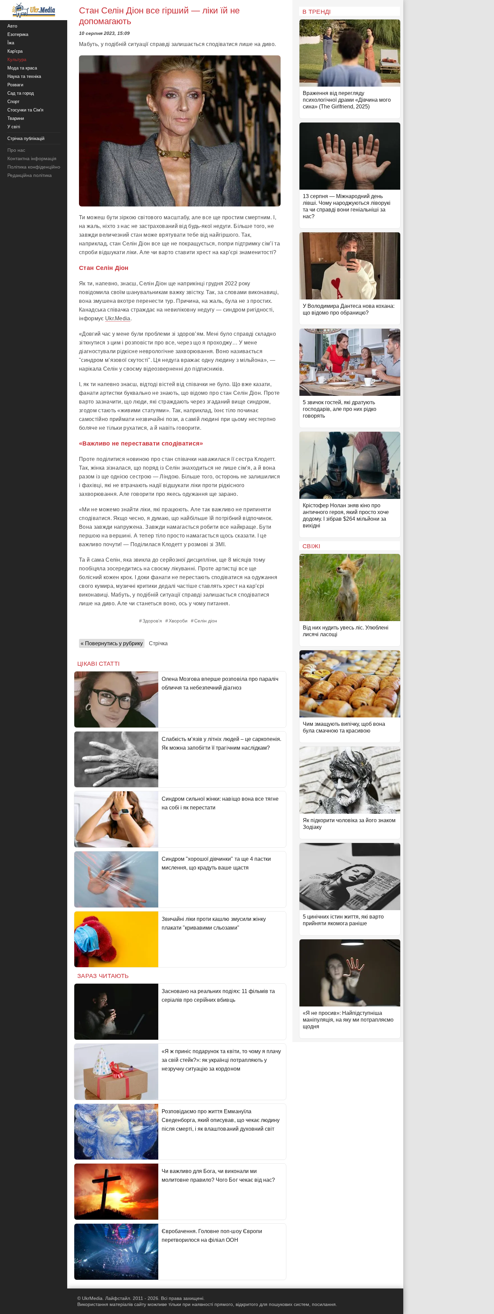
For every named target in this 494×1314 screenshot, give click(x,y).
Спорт (13, 101)
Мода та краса (22, 68)
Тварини (15, 118)
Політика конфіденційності (36, 167)
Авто (12, 26)
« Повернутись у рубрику (112, 643)
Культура (16, 59)
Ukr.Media (117, 318)
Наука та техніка (24, 76)
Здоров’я (152, 620)
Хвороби (178, 620)
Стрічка (158, 643)
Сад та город (20, 93)
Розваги (15, 84)
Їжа (10, 42)
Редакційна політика (29, 175)
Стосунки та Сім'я (25, 109)
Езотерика (17, 34)
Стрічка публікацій (25, 138)
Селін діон (205, 620)
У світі (13, 126)
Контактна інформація (31, 158)
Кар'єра (15, 51)
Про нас (16, 150)
